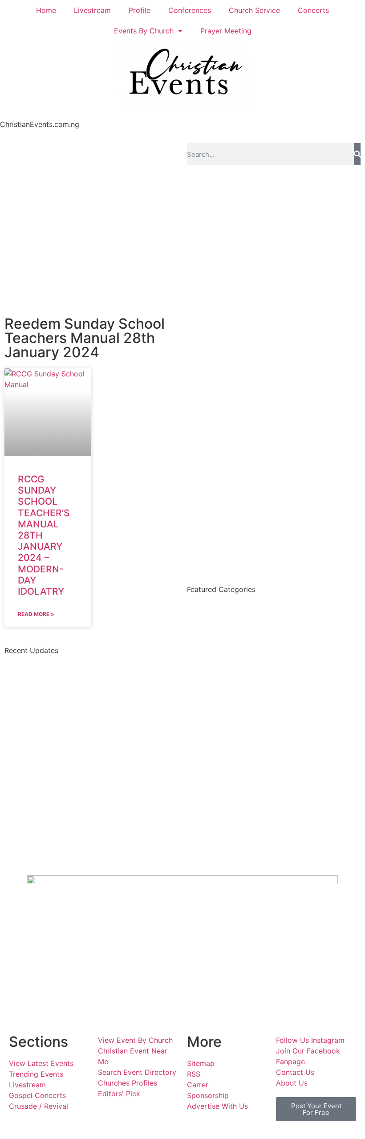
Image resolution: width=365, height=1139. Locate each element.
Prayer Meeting (225, 30)
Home (46, 10)
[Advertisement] (182, 236)
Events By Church (144, 30)
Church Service (254, 10)
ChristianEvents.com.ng (39, 124)
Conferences (189, 10)
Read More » (36, 614)
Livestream (92, 10)
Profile (139, 10)
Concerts (313, 10)
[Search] (357, 154)
